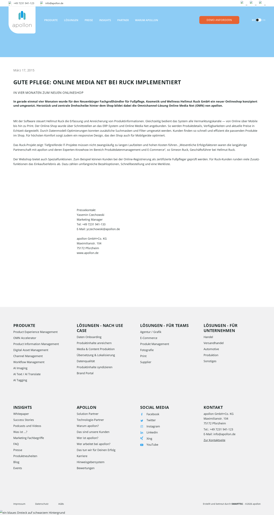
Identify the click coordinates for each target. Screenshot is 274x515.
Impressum (19, 503)
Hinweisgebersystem (90, 462)
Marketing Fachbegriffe (28, 438)
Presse (17, 450)
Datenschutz (42, 503)
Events (17, 468)
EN (263, 20)
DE (253, 20)
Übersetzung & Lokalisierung (96, 355)
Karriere (82, 456)
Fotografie (147, 350)
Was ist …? (20, 432)
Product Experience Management (35, 332)
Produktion (211, 355)
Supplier (145, 362)
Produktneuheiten (25, 456)
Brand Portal (85, 373)
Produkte (51, 20)
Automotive (211, 349)
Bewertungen (86, 468)
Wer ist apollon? (87, 438)
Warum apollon (146, 20)
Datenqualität (86, 361)
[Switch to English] (258, 20)
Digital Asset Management (30, 350)
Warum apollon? (88, 426)
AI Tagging (20, 380)
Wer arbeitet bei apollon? (93, 444)
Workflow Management (28, 362)
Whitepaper (21, 414)
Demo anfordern (219, 20)
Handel (208, 337)
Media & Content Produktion (96, 349)
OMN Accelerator (24, 338)
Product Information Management (36, 344)
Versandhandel (214, 343)
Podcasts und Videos (27, 426)
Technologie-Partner (90, 420)
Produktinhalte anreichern (94, 343)
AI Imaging (20, 368)
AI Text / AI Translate (27, 374)
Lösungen (71, 20)
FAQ (16, 444)
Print (143, 356)
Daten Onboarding (89, 337)
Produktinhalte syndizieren (94, 367)
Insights (105, 20)
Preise (89, 20)
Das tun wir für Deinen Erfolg (96, 450)
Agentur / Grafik (150, 332)
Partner (123, 20)
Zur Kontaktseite (214, 440)
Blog (16, 462)
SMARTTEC (237, 503)
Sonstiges (210, 361)
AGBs (61, 503)
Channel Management (28, 356)
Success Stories (23, 420)
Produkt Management (154, 344)
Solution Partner (87, 414)
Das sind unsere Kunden (93, 432)
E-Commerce (148, 338)
